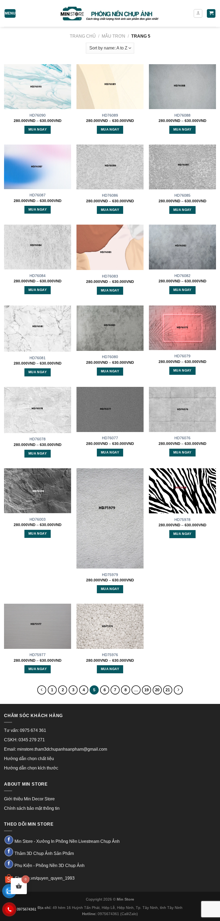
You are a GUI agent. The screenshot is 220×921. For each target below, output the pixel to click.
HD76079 (182, 356)
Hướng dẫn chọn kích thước (31, 768)
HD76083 (110, 276)
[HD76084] (37, 247)
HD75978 (182, 519)
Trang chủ (83, 36)
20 (157, 690)
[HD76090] (37, 86)
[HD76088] (182, 86)
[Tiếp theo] (178, 690)
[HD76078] (37, 410)
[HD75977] (37, 626)
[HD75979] (110, 518)
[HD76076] (182, 409)
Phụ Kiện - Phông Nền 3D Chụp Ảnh (49, 865)
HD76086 (110, 195)
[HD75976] (110, 626)
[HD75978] (182, 490)
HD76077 (110, 438)
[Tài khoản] (198, 13)
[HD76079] (182, 327)
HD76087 (38, 195)
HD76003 (38, 519)
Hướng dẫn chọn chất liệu (29, 758)
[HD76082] (182, 247)
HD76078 (38, 439)
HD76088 (182, 115)
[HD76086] (110, 167)
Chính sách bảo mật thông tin (32, 808)
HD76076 (182, 438)
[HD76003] (37, 490)
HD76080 (110, 357)
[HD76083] (110, 247)
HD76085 (182, 195)
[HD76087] (37, 167)
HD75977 (38, 655)
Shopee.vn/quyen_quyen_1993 (45, 878)
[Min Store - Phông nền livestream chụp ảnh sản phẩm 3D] (110, 13)
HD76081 (38, 358)
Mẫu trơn (113, 36)
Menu (10, 13)
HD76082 (182, 276)
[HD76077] (110, 409)
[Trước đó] (41, 690)
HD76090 (38, 115)
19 (146, 690)
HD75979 (110, 575)
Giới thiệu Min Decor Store (29, 799)
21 (168, 690)
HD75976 (110, 655)
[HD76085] (182, 167)
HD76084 (38, 276)
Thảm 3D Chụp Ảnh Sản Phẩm (44, 853)
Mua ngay (37, 129)
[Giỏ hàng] (211, 13)
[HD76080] (110, 328)
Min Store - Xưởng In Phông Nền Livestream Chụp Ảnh (67, 841)
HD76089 (110, 115)
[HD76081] (37, 328)
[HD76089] (110, 86)
